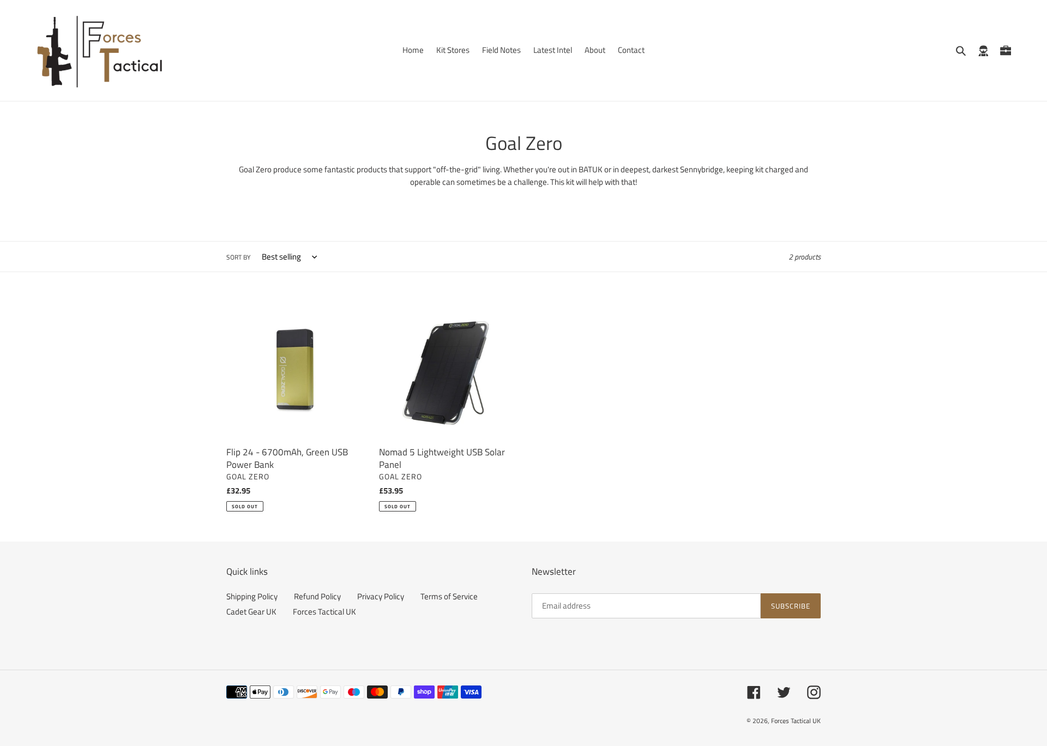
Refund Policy (317, 596)
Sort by (238, 257)
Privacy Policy (380, 596)
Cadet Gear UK (251, 611)
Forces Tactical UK (324, 611)
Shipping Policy (252, 596)
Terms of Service (449, 596)
